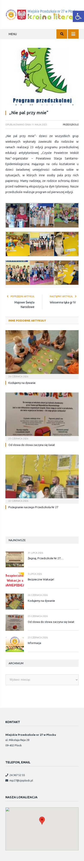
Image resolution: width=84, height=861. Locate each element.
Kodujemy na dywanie (22, 382)
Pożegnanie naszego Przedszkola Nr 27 (33, 507)
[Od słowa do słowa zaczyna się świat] (42, 416)
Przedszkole (71, 124)
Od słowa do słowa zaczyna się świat (31, 444)
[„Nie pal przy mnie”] (42, 77)
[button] (78, 16)
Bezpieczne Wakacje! (41, 579)
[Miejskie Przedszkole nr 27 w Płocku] (42, 14)
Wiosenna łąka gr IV (63, 302)
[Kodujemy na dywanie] (42, 354)
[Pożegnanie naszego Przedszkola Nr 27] (42, 478)
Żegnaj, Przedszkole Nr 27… (45, 558)
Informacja (34, 642)
